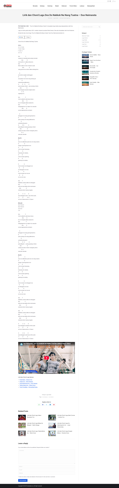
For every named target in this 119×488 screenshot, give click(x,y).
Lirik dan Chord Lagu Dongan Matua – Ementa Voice (64, 432)
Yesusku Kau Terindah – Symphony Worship (95, 72)
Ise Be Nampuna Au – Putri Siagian (28, 383)
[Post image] (22, 417)
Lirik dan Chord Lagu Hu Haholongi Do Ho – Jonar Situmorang (63, 425)
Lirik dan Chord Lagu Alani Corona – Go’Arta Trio (66, 416)
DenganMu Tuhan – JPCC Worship (94, 77)
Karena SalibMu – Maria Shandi (95, 55)
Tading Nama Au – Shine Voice (27, 385)
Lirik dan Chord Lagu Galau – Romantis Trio (34, 416)
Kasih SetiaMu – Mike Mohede (95, 83)
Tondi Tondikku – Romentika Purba (28, 387)
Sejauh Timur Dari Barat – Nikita (95, 61)
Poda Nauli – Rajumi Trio (26, 379)
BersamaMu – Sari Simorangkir (94, 66)
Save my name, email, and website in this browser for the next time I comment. (37, 476)
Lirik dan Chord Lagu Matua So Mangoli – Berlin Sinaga (35, 424)
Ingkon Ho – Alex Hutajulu (26, 381)
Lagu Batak (48, 394)
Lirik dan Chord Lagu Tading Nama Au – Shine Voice (36, 432)
